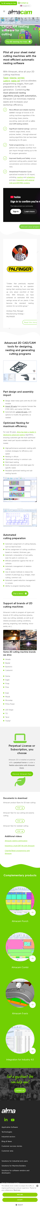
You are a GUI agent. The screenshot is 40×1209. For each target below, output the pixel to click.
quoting (20, 177)
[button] (20, 1205)
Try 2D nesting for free (8, 3)
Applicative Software (10, 1127)
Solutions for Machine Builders (14, 1166)
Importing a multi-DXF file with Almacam (20, 846)
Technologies (7, 1132)
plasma (12, 77)
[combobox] (37, 1186)
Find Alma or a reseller (11, 1183)
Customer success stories (12, 1146)
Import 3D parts (11, 406)
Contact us (20, 1090)
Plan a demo (18, 593)
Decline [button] (20, 1195)
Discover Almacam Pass (21, 774)
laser (6, 77)
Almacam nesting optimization (16, 841)
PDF (18, 808)
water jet (15, 80)
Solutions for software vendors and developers (15, 1171)
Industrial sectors (8, 1136)
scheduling (31, 177)
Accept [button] (20, 1200)
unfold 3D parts (21, 412)
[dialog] (20, 1196)
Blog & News (7, 1141)
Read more (17, 1190)
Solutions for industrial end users (15, 1161)
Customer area (7, 1151)
